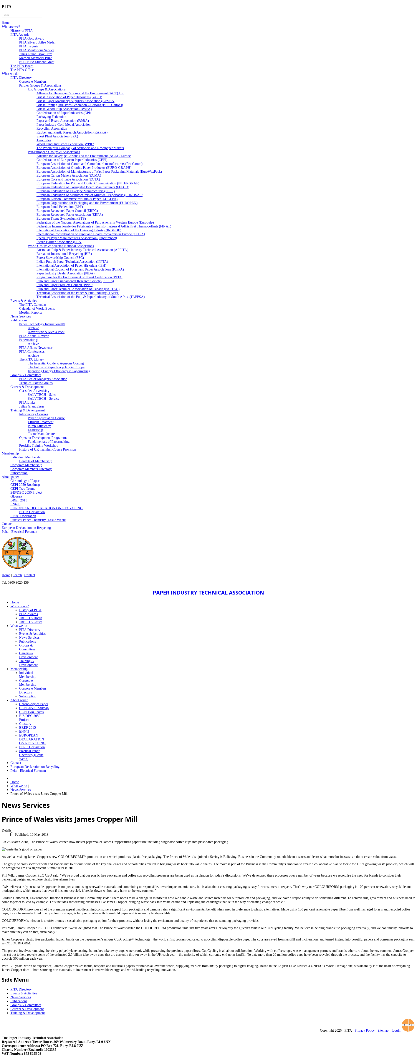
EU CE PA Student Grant (36, 62)
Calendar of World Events (37, 308)
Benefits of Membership (35, 461)
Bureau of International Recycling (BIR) (64, 254)
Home (6, 23)
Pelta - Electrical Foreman (19, 531)
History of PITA (21, 30)
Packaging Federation (51, 117)
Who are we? (11, 26)
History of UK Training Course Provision (47, 449)
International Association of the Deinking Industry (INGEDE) (78, 230)
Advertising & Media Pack (46, 332)
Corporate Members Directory (31, 469)
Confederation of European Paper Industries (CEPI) (71, 160)
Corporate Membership (26, 465)
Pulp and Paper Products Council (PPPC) (64, 285)
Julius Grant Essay (32, 406)
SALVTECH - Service (43, 398)
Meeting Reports (30, 312)
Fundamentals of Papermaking (49, 441)
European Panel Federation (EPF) (59, 207)
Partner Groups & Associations (40, 85)
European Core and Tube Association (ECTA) (68, 179)
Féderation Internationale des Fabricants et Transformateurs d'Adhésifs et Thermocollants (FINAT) (103, 226)
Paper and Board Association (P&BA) (62, 120)
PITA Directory (21, 77)
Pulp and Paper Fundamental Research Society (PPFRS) (75, 281)
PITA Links (27, 402)
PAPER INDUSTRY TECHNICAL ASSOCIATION (208, 592)
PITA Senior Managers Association (43, 379)
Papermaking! (28, 340)
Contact (7, 524)
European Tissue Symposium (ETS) (61, 218)
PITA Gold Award (31, 38)
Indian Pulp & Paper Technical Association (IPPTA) (72, 261)
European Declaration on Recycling (26, 528)
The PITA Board (21, 66)
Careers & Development (27, 387)
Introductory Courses (33, 414)
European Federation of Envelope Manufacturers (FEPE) (75, 191)
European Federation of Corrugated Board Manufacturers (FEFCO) (82, 187)
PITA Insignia (28, 46)
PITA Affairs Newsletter (35, 347)
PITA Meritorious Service (36, 50)
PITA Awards (19, 34)
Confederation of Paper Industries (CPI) (63, 113)
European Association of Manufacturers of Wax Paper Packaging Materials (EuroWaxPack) (99, 171)
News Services (20, 316)
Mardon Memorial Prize (35, 58)
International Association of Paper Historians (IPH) (71, 265)
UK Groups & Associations (47, 89)
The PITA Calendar (32, 304)
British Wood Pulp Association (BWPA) (64, 109)
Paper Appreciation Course (46, 418)
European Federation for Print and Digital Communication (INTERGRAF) (87, 183)
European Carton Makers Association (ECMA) (68, 175)
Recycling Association (51, 128)
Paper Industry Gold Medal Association (63, 124)
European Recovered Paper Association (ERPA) (69, 214)
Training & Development (27, 410)
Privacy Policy (365, 1030)
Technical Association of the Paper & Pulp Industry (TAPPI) (77, 293)
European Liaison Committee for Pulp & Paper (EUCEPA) (76, 199)
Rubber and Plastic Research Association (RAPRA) (72, 132)
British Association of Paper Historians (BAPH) (69, 97)
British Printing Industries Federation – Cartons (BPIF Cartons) (79, 105)
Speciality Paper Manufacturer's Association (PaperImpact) (76, 238)
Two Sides (43, 140)
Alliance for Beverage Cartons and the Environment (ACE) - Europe (83, 156)
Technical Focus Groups (36, 383)
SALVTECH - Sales (42, 394)
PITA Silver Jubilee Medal (37, 42)
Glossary (16, 496)
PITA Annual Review (34, 336)
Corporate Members (32, 81)
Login (396, 1030)
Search (17, 575)
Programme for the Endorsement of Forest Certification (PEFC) (79, 277)
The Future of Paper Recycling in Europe (56, 367)
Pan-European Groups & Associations (54, 152)
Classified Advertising (34, 391)
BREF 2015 (18, 500)
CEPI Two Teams (22, 488)
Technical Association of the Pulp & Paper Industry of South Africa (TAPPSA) (90, 297)
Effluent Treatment (40, 422)
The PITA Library (31, 359)
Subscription (19, 473)
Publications (18, 320)
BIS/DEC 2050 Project (26, 492)
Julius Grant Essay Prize (35, 54)
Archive (33, 328)
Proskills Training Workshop (38, 445)
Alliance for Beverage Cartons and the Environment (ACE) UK (80, 93)
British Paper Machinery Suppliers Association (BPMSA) (75, 101)
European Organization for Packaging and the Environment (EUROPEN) (86, 203)
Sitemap (383, 1030)
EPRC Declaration (23, 516)
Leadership (35, 430)
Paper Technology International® (42, 324)
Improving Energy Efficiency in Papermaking (59, 371)
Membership (10, 453)
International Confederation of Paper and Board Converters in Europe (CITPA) (90, 234)
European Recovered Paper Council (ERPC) (67, 210)
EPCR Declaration (32, 512)
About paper (10, 477)
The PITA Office (22, 70)
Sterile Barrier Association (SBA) (59, 242)
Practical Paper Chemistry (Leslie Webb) (38, 520)
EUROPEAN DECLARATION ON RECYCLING (46, 508)
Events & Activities (23, 300)
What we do (10, 73)
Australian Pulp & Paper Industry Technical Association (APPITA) (82, 250)
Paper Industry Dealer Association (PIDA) (65, 273)
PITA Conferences (32, 351)
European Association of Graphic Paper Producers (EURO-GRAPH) (83, 167)
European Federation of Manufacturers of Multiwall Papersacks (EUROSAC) (89, 195)
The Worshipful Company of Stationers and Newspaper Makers (80, 148)
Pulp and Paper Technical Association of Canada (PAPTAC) (77, 289)
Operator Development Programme (43, 437)
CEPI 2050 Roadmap (25, 484)
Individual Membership (26, 457)
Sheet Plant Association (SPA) (57, 136)
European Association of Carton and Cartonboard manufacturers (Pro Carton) (89, 163)
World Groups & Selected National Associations (61, 246)
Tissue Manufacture (41, 434)
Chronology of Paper (24, 481)
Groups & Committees (25, 375)
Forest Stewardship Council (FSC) (60, 257)
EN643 (15, 504)
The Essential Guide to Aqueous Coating (56, 363)
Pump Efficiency (39, 426)
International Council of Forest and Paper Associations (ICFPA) (80, 269)
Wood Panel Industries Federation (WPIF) (65, 144)
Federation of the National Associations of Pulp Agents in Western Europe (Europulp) (95, 222)
